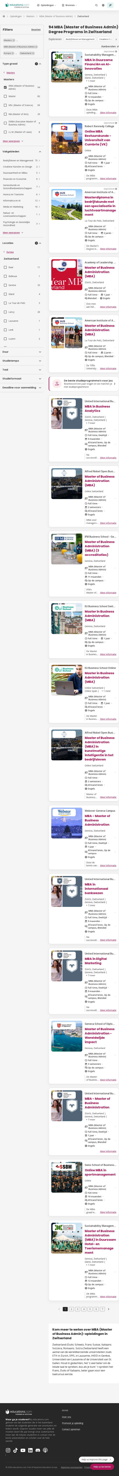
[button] (9, 40)
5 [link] (90, 1309)
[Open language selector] (103, 5)
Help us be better (102, 1466)
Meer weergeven (11, 141)
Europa (10, 252)
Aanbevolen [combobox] (108, 46)
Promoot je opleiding (72, 1423)
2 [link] (71, 1309)
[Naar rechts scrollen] (116, 39)
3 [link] (77, 1309)
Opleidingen (47, 5)
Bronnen (70, 5)
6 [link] (96, 1309)
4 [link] (83, 1309)
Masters (11, 72)
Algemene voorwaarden (71, 1467)
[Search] (96, 5)
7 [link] (102, 1309)
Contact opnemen (71, 1429)
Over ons (66, 1416)
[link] (83, 16)
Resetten (36, 29)
